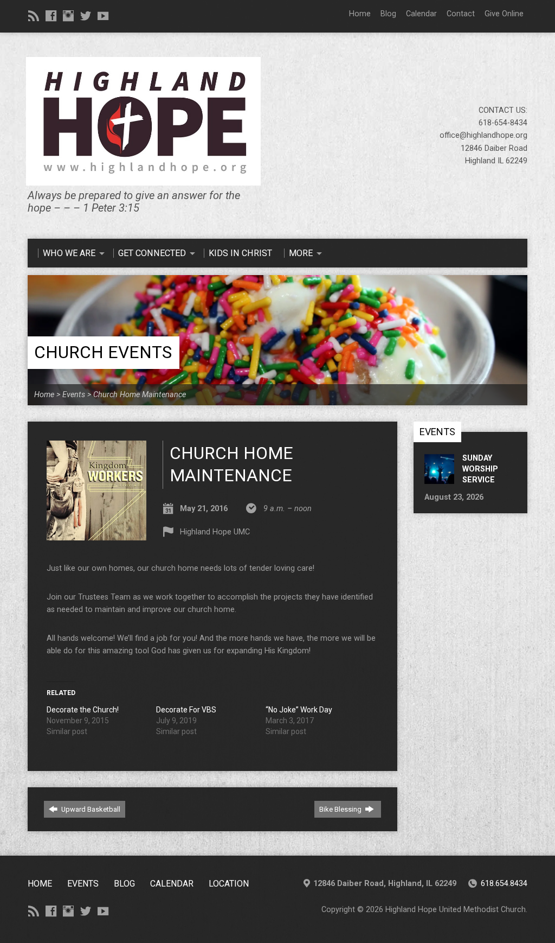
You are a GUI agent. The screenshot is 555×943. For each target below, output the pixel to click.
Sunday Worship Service (480, 469)
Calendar (421, 13)
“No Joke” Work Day (299, 709)
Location (229, 883)
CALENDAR (171, 883)
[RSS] (33, 15)
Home (360, 13)
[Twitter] (85, 15)
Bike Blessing (341, 809)
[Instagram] (68, 15)
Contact (461, 13)
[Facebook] (51, 15)
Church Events (103, 352)
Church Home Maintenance (139, 394)
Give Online (504, 13)
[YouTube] (103, 15)
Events (73, 394)
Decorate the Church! (83, 709)
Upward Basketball (90, 809)
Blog (388, 13)
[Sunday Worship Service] (439, 478)
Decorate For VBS (186, 709)
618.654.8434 (504, 883)
